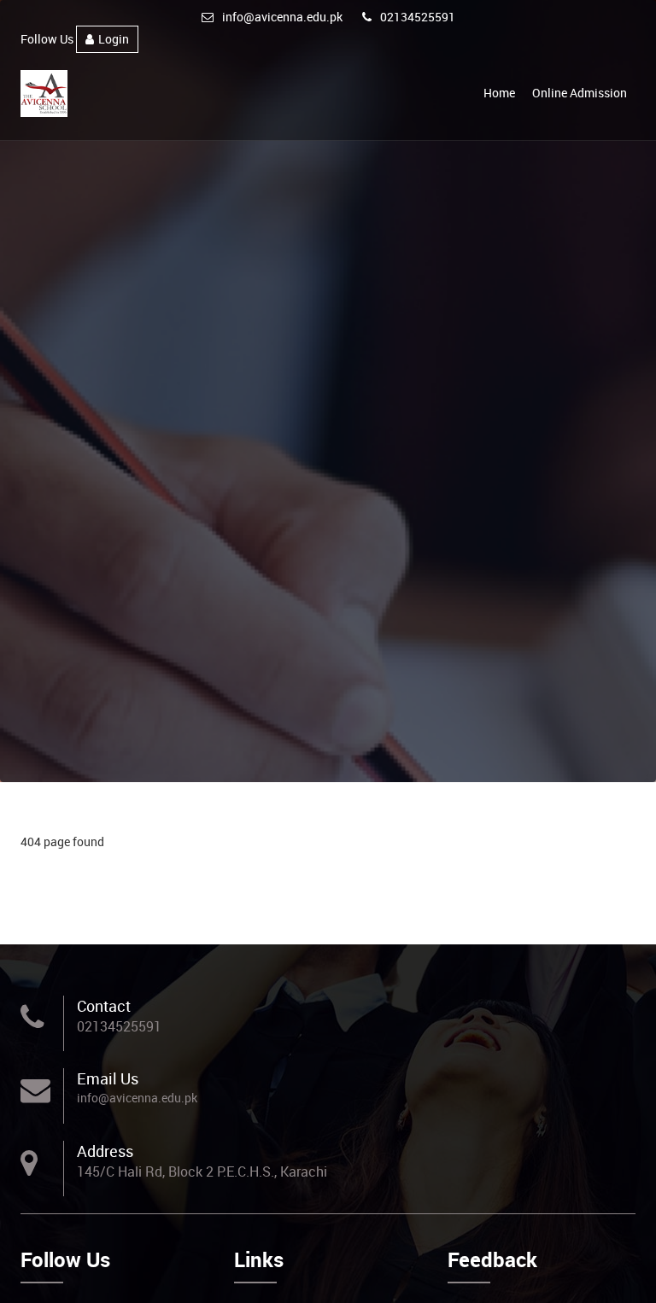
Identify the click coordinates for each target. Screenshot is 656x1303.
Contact (104, 1006)
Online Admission (579, 93)
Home (499, 93)
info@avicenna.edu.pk (282, 17)
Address (105, 1151)
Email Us (107, 1078)
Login (113, 39)
